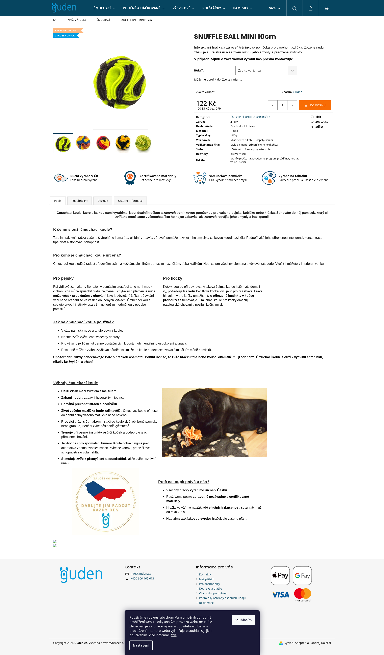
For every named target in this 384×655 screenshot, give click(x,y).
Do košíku (318, 105)
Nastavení (141, 645)
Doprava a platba (210, 588)
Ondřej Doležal (321, 643)
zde (174, 635)
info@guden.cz (141, 573)
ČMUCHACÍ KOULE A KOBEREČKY (250, 117)
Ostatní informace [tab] (130, 201)
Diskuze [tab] (103, 201)
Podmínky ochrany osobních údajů (222, 598)
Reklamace (206, 603)
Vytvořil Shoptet (295, 643)
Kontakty (205, 574)
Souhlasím (243, 620)
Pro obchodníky (209, 584)
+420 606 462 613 (142, 578)
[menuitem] (104, 8)
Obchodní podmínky (213, 593)
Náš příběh (206, 579)
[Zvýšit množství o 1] (292, 105)
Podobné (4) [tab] (79, 201)
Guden (297, 92)
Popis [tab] (57, 201)
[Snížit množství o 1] (273, 105)
